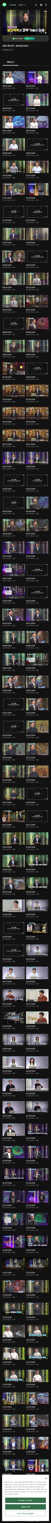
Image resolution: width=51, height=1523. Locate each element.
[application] (25, 22)
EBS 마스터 (8, 45)
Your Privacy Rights (25, 1513)
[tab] (10, 62)
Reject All (25, 1507)
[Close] (46, 1478)
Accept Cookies (26, 1500)
